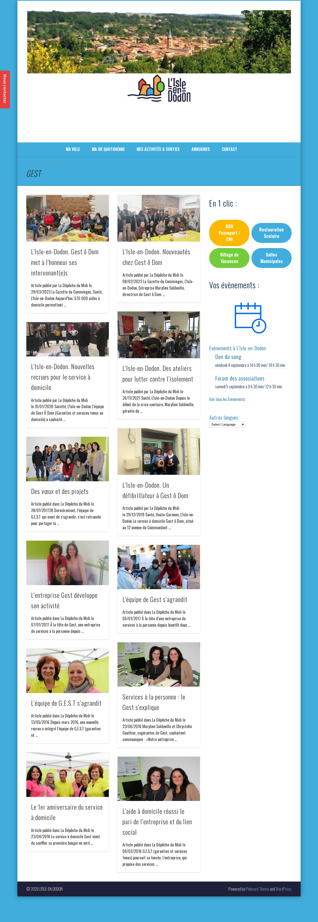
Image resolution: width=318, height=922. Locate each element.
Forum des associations (240, 378)
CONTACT (229, 149)
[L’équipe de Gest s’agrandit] (159, 567)
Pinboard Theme (257, 889)
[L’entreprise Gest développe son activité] (67, 563)
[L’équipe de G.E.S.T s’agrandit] (67, 671)
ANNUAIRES (201, 149)
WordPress (284, 889)
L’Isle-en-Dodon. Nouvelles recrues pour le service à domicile (63, 376)
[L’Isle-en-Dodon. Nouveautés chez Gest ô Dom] (159, 218)
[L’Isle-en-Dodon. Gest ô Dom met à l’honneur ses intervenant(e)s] (67, 218)
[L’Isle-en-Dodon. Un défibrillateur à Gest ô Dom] (159, 451)
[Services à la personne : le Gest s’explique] (159, 664)
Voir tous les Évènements (227, 399)
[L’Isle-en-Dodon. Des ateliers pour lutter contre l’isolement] (159, 334)
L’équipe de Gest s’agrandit (154, 599)
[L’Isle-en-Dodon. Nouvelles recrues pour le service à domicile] (67, 339)
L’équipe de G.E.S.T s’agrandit (66, 703)
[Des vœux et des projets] (67, 459)
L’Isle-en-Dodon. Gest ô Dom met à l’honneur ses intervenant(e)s (65, 262)
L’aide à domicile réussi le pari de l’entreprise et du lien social (157, 821)
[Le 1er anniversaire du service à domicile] (67, 774)
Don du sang (228, 356)
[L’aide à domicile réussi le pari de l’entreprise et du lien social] (159, 779)
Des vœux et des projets (60, 491)
